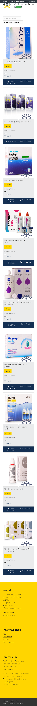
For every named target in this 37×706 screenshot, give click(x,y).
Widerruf (6, 639)
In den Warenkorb (11, 82)
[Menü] (33, 4)
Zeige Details (26, 81)
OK (18, 7)
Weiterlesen (11, 141)
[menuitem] (5, 703)
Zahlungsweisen (9, 642)
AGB (4, 634)
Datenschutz (7, 637)
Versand (7, 76)
